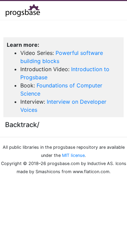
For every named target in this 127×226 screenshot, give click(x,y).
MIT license (73, 155)
